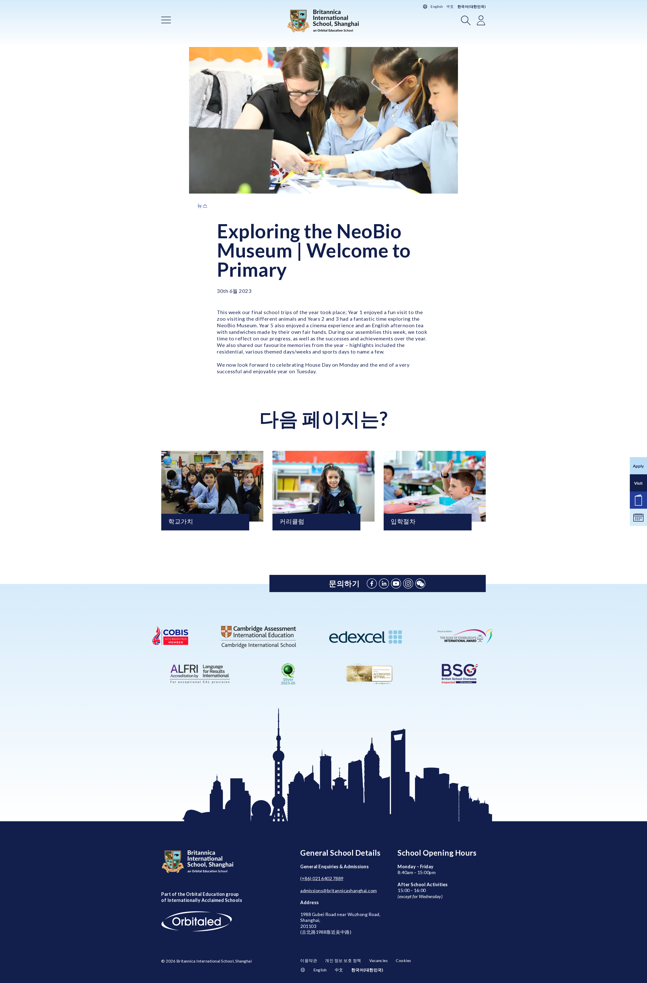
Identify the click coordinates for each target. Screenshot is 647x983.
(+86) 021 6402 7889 (321, 878)
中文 (450, 6)
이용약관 (308, 960)
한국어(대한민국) (471, 6)
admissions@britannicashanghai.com (338, 890)
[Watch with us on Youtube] (396, 583)
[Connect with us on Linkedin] (384, 583)
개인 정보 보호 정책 (343, 960)
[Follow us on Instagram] (408, 583)
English (437, 6)
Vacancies (378, 960)
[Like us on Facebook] (372, 583)
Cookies (403, 960)
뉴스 (202, 205)
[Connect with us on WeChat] (420, 583)
